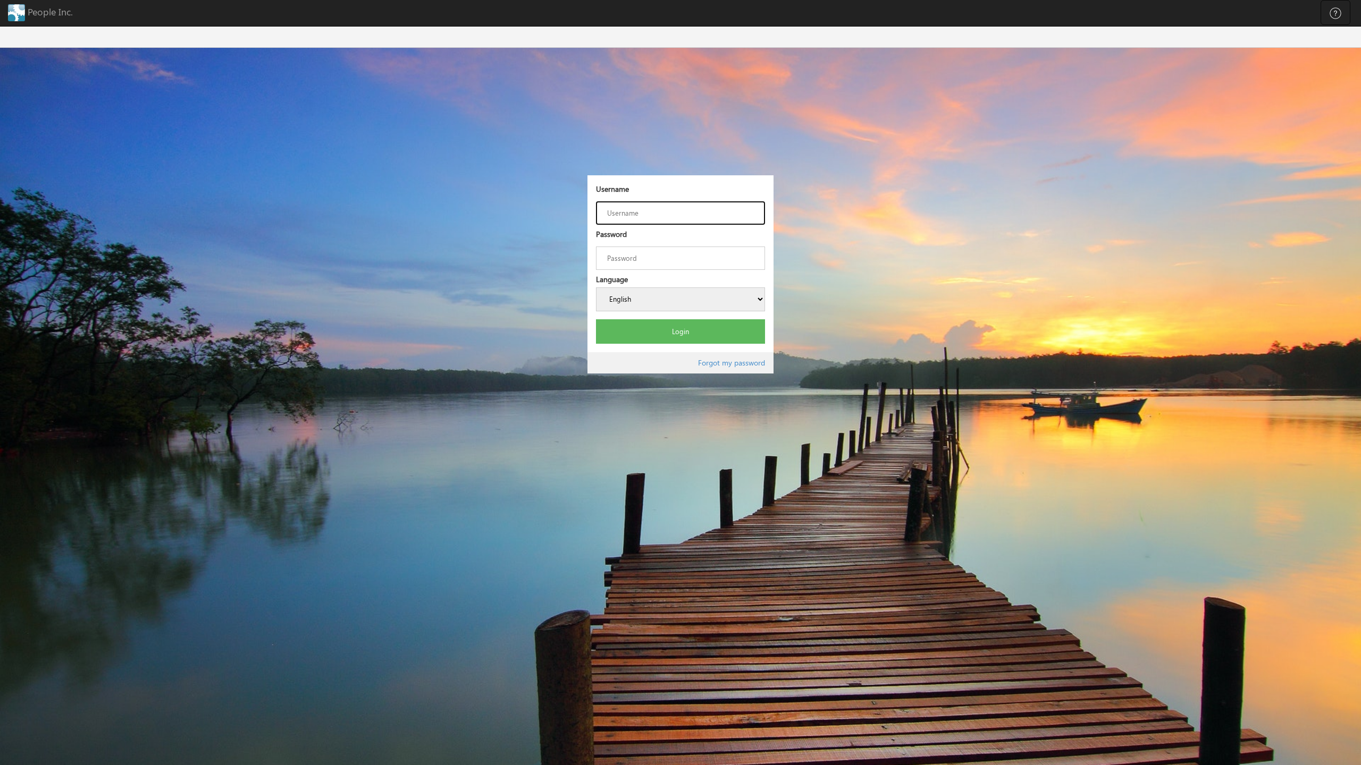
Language (612, 279)
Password (611, 234)
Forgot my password (731, 363)
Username (612, 189)
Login (680, 331)
